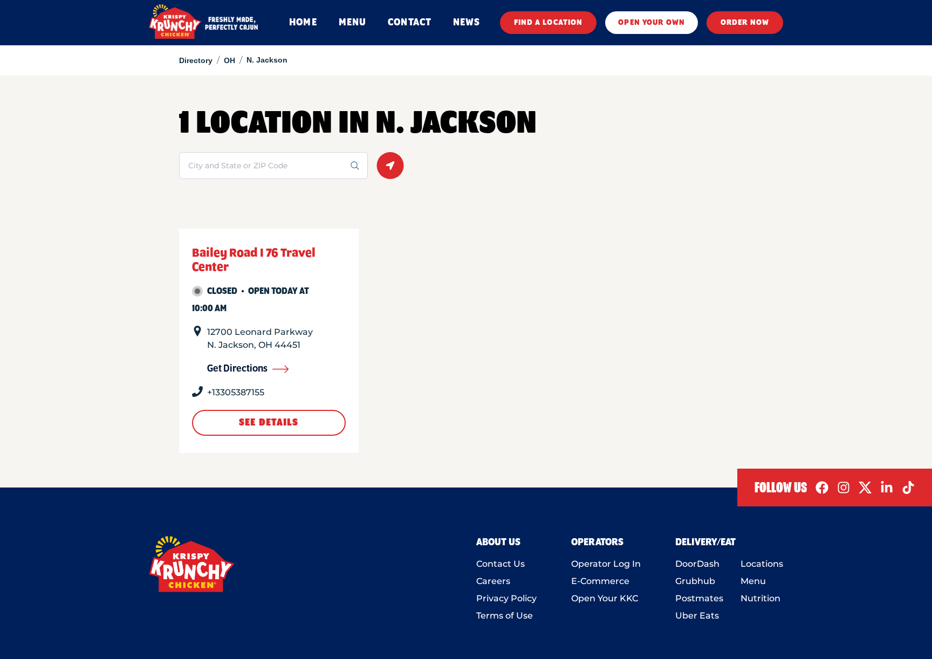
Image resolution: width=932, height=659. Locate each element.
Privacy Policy (506, 598)
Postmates (699, 598)
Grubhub (695, 581)
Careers (493, 581)
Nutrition (760, 598)
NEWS (466, 22)
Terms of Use (504, 615)
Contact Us (500, 564)
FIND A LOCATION (548, 22)
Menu (753, 581)
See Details (268, 422)
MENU (352, 22)
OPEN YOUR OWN (651, 22)
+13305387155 (235, 392)
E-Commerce (600, 581)
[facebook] (822, 487)
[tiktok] (908, 487)
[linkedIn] (886, 487)
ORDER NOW (745, 22)
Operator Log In (606, 564)
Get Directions (237, 368)
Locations (762, 564)
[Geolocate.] (390, 165)
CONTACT (409, 22)
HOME (303, 22)
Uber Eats (697, 615)
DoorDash (697, 564)
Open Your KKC (604, 598)
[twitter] (865, 487)
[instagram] (843, 487)
